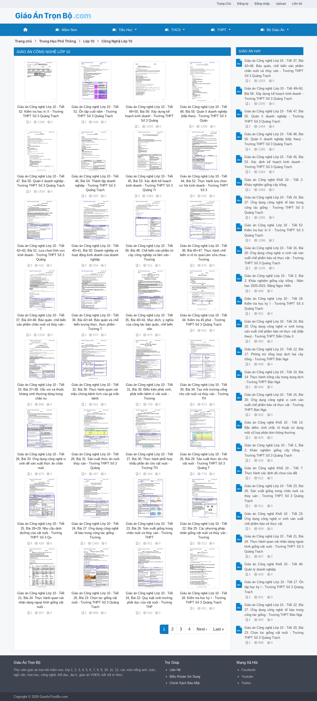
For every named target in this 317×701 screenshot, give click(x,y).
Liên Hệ (175, 670)
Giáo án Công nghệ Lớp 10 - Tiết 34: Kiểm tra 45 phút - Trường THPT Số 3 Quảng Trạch (203, 319)
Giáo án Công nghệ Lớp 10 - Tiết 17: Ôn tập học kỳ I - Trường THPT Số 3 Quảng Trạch (274, 587)
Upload (281, 3)
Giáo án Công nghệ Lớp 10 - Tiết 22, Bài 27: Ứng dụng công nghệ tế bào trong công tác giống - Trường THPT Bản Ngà (274, 610)
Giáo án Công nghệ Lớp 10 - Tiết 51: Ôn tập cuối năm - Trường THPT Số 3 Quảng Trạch (95, 111)
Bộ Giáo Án (276, 30)
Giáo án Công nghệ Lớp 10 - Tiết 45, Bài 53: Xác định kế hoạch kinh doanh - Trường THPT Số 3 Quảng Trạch (274, 162)
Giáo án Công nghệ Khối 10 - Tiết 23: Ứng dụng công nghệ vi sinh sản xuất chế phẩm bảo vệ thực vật (274, 519)
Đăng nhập (262, 3)
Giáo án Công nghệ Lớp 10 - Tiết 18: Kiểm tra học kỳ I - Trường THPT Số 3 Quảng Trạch (203, 597)
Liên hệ (297, 3)
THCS (176, 30)
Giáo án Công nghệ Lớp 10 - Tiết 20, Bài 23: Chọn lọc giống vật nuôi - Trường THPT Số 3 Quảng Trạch (274, 632)
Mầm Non (69, 30)
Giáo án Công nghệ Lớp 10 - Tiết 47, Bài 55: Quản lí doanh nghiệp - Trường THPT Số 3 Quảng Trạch (40, 180)
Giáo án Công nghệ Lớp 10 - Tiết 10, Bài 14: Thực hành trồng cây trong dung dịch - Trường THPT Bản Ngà (274, 377)
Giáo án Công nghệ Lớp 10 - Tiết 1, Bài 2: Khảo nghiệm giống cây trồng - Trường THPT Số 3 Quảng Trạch (274, 450)
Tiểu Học (125, 30)
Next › (202, 629)
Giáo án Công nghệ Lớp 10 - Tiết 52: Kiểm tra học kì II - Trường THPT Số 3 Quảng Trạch (40, 111)
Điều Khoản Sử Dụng (185, 676)
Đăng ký (242, 3)
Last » (218, 629)
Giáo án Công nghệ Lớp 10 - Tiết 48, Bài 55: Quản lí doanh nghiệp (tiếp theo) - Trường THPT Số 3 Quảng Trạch (274, 139)
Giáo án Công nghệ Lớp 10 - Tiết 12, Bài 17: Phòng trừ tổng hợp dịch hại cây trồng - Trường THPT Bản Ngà (274, 354)
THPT (221, 30)
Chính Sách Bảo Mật (185, 683)
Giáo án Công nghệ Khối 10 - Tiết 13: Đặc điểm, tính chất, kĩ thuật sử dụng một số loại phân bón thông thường (274, 427)
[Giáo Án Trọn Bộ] (53, 15)
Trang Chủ (224, 3)
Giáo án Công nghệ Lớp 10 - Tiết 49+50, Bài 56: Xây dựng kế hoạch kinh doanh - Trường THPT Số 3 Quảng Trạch (274, 93)
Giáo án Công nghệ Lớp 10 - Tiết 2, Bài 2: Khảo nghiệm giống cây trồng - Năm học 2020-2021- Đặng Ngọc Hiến (274, 281)
